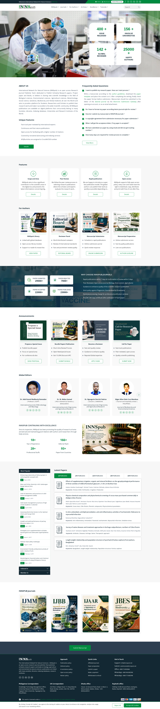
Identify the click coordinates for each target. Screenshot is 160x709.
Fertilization (86, 490)
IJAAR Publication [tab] (97, 476)
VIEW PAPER (33, 253)
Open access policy (66, 672)
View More (91, 143)
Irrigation (93, 490)
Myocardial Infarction (114, 520)
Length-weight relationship (89, 548)
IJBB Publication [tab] (115, 476)
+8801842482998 (127, 672)
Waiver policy (64, 675)
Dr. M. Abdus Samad (64, 399)
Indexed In (24, 569)
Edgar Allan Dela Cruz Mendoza (126, 399)
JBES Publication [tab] (80, 476)
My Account (107, 1)
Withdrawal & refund (94, 675)
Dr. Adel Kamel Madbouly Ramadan (33, 399)
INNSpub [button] (54, 7)
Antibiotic (76, 533)
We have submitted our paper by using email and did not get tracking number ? (110, 129)
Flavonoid (95, 520)
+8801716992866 (124, 669)
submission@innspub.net (128, 666)
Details (26, 147)
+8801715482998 (127, 675)
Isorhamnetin (103, 520)
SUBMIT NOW (126, 361)
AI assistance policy (66, 669)
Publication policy (65, 663)
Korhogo (88, 533)
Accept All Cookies (132, 705)
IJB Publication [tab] (62, 476)
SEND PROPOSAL (33, 361)
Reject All (118, 705)
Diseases (82, 533)
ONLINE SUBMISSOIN (95, 253)
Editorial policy (65, 666)
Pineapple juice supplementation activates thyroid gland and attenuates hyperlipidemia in (34, 532)
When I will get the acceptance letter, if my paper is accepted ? (107, 123)
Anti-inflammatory (78, 520)
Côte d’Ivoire (84, 506)
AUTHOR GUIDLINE (126, 253)
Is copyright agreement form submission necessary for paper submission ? (112, 119)
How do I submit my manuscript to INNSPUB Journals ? (105, 114)
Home (98, 1)
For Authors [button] (73, 7)
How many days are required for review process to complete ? (107, 135)
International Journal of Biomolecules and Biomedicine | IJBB (64, 630)
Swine (93, 533)
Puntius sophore (116, 548)
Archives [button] (84, 7)
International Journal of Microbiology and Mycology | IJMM (33, 630)
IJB (21, 480)
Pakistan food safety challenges (30, 542)
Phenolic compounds (95, 506)
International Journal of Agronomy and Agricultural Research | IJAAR (96, 630)
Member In (24, 573)
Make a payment (93, 672)
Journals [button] (63, 7)
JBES (22, 498)
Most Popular (25, 471)
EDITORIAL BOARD (64, 253)
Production (100, 490)
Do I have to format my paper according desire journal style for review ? (111, 109)
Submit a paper (93, 669)
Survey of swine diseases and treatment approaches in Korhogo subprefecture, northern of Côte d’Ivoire (103, 527)
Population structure (104, 548)
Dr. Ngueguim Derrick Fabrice (95, 399)
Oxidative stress (127, 520)
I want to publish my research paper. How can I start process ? (107, 90)
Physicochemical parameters (111, 506)
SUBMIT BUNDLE (64, 361)
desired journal (100, 102)
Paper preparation (93, 666)
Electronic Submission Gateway (124, 102)
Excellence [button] (93, 7)
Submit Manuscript (80, 648)
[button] (139, 395)
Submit (117, 1)
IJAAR (22, 526)
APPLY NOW (95, 361)
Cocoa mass (76, 506)
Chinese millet (77, 490)
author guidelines (118, 94)
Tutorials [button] (103, 7)
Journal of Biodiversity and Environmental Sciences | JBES (126, 630)
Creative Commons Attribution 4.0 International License (57, 699)
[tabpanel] (97, 514)
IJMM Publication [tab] (133, 476)
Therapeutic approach (103, 533)
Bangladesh (76, 548)
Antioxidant (88, 520)
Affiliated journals (93, 663)
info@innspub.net (126, 663)
